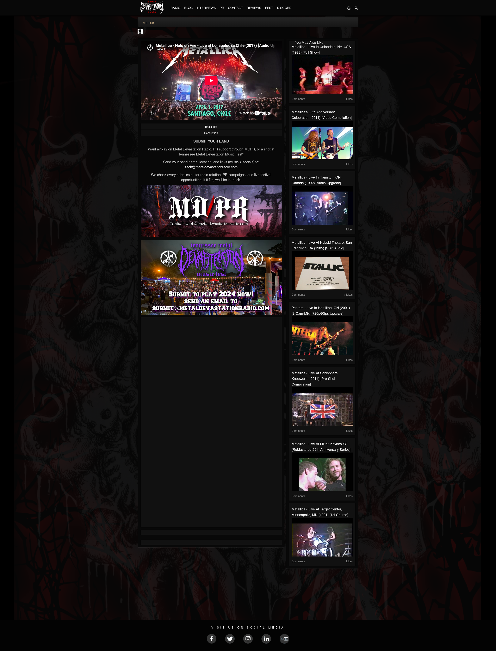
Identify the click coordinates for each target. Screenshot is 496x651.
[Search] (356, 8)
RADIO (175, 7)
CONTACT (235, 7)
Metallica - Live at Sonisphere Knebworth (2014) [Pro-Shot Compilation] (315, 378)
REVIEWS (254, 7)
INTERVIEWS (206, 7)
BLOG (188, 7)
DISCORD (284, 7)
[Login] (349, 8)
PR (222, 7)
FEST (269, 7)
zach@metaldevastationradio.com (211, 166)
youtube (149, 23)
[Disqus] (211, 372)
